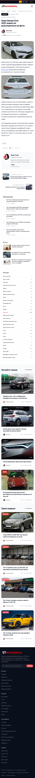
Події (17, 330)
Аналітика (17, 282)
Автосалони (4, 750)
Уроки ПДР (17, 351)
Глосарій (3, 728)
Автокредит (4, 734)
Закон (17, 297)
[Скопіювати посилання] (19, 148)
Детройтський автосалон (17, 285)
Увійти (31, 1)
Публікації (4, 702)
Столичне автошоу (17, 339)
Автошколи (4, 756)
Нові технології (17, 318)
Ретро (17, 333)
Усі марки (3, 674)
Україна (17, 348)
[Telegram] (10, 148)
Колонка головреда (17, 300)
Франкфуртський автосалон (17, 354)
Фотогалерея (4, 683)
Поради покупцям (6, 705)
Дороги (17, 288)
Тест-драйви (4, 708)
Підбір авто (4, 677)
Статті (3, 699)
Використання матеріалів (23, 772)
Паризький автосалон (17, 324)
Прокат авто (4, 759)
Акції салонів (17, 279)
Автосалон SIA (17, 276)
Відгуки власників (6, 686)
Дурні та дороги (17, 291)
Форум (3, 714)
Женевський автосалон (17, 294)
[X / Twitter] (16, 148)
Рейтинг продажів (6, 689)
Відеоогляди (4, 711)
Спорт (17, 336)
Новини (17, 309)
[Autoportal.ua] (9, 6)
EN (26, 1)
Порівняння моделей (6, 680)
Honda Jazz (4, 69)
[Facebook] (13, 148)
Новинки (4, 14)
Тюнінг (17, 345)
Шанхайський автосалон (17, 357)
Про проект (4, 762)
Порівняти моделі (6, 740)
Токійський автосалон (17, 342)
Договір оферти (11, 772)
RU (23, 1)
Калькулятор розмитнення (8, 731)
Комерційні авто (17, 303)
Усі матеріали (28, 369)
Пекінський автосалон (17, 327)
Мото (17, 306)
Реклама (3, 775)
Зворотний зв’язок (11, 775)
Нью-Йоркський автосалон (17, 321)
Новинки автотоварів (17, 315)
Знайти (30, 666)
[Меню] (32, 6)
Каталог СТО (4, 753)
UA (20, 1)
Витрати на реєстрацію (7, 737)
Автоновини (4, 696)
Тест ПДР (3, 722)
